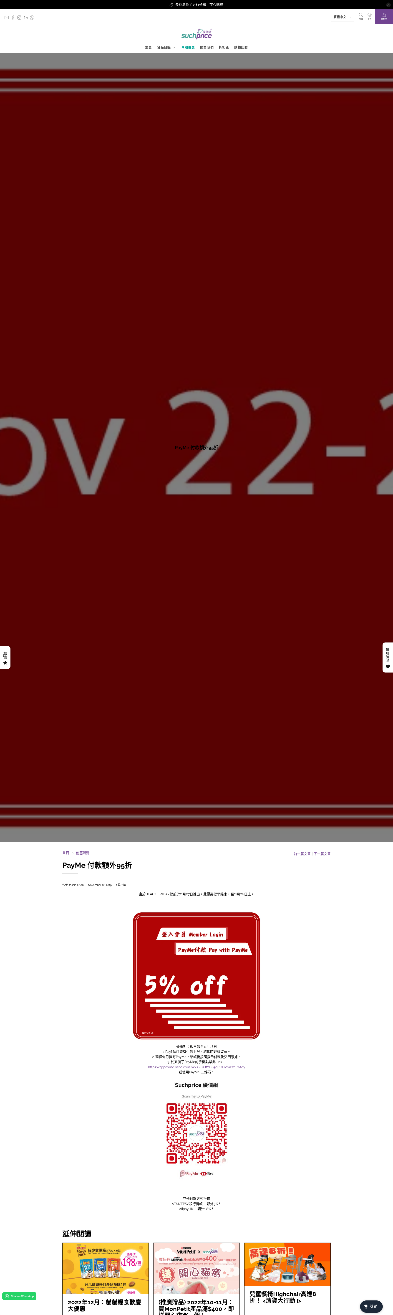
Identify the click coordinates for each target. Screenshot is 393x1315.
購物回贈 (241, 47)
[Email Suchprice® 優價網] (8, 18)
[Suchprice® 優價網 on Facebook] (14, 18)
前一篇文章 (302, 854)
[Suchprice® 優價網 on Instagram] (20, 18)
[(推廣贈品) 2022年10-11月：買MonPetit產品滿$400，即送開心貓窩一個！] (196, 1268)
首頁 (65, 853)
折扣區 (224, 47)
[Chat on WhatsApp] (19, 1297)
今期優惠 (188, 47)
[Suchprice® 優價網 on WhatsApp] (33, 18)
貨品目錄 (164, 47)
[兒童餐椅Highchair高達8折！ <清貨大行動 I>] (287, 1264)
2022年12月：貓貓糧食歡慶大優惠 (104, 1305)
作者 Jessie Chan (73, 885)
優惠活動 (83, 853)
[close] (388, 5)
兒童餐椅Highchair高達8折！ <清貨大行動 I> (282, 1297)
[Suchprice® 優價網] (196, 34)
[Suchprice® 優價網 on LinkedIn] (27, 18)
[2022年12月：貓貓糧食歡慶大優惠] (106, 1268)
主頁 (148, 47)
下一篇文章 (322, 854)
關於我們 (207, 47)
